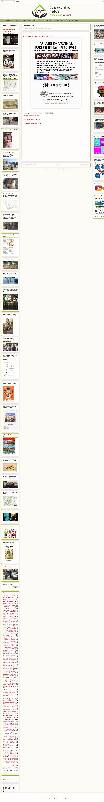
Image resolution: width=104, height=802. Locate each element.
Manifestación (14, 679)
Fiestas (15, 653)
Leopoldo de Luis (11, 674)
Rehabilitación (8, 733)
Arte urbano (5, 605)
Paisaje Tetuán (7, 779)
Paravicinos (13, 711)
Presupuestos (9, 729)
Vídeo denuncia (10, 768)
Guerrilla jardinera (7, 662)
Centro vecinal (6, 625)
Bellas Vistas (8, 616)
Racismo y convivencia (9, 730)
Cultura (6, 635)
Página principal (8, 20)
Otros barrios (6, 709)
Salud (12, 741)
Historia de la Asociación (45, 20)
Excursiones (6, 652)
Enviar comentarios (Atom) (59, 169)
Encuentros (9, 647)
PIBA (15, 723)
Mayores (13, 683)
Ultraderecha (5, 764)
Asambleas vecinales (34, 115)
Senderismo (6, 744)
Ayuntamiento (10, 613)
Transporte (13, 759)
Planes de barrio (6, 724)
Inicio (58, 165)
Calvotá (6, 620)
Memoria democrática (10, 688)
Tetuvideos (5, 758)
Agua (10, 599)
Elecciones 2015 (8, 644)
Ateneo (16, 610)
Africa (4, 599)
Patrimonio (11, 721)
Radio (4, 732)
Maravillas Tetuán (10, 680)
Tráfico (5, 759)
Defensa (5, 636)
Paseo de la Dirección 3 (10, 718)
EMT (3, 647)
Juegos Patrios (7, 667)
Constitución (12, 631)
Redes (8, 732)
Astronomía (6, 610)
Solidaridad (6, 747)
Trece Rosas (10, 761)
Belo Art (4, 618)
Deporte (5, 638)
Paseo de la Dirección (10, 714)
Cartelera (5, 623)
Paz (17, 721)
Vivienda (6, 770)
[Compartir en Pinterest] (52, 113)
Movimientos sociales (8, 698)
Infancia (13, 665)
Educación (6, 643)
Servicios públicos (8, 745)
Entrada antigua (84, 165)
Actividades (8, 597)
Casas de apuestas (9, 624)
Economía (12, 641)
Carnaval (13, 621)
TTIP (17, 761)
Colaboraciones (13, 628)
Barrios (13, 614)
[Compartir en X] (49, 113)
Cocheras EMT (6, 627)
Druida (4, 641)
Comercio (5, 631)
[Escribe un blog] (48, 113)
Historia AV (7, 664)
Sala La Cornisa (7, 739)
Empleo (13, 645)
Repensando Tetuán (13, 735)
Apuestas (14, 603)
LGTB (4, 676)
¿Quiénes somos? (59, 20)
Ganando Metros (12, 658)
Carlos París (6, 621)
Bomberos (15, 618)
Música (4, 703)
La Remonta (13, 671)
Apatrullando (6, 603)
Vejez (16, 767)
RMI (3, 738)
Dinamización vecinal (9, 639)
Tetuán (5, 756)
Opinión (14, 708)
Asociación (6, 608)
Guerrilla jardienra (8, 661)
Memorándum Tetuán (10, 686)
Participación (6, 713)
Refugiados (15, 732)
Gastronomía (6, 659)
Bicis (10, 618)
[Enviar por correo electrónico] (46, 113)
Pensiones (7, 723)
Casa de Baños (12, 623)
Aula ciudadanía (11, 612)
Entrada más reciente (29, 165)
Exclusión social (8, 650)
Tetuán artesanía (12, 756)
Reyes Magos (13, 736)
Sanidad (4, 742)
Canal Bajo (13, 620)
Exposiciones (6, 653)
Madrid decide (6, 679)
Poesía (10, 726)
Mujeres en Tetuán (9, 702)
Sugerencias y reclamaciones (9, 748)
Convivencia (13, 633)
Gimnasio (13, 659)
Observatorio (6, 708)
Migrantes (5, 694)
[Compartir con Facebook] (51, 113)
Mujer (10, 700)
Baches (4, 614)
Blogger (67, 798)
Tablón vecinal (6, 750)
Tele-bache (13, 755)
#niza (13, 595)
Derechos (13, 638)
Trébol (4, 761)
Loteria (14, 677)
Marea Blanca (6, 681)
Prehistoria (15, 727)
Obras (13, 706)
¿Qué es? (5, 595)
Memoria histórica (8, 691)
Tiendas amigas (14, 758)
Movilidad (13, 694)
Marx (8, 683)
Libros (12, 676)
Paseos (4, 721)
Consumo (5, 633)
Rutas (13, 738)
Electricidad (6, 645)
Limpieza (6, 677)
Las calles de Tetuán (72, 20)
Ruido (7, 738)
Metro (13, 692)
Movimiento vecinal (8, 697)
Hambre (16, 662)
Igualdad (5, 665)
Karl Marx (13, 668)
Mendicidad (5, 692)
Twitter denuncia (10, 762)
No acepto (11, 703)
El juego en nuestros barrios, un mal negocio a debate (9, 31)
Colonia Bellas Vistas (10, 630)
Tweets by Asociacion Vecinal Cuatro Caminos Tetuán (37, 28)
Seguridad (12, 742)
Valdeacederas (9, 767)
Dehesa (13, 636)
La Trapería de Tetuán (8, 672)
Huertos (13, 664)
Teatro (12, 754)
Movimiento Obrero (8, 695)
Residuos (6, 736)
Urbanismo (14, 765)
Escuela (11, 649)
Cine (14, 625)
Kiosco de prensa (7, 670)
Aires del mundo (10, 600)
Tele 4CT (5, 755)
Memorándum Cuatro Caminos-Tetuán (25, 20)
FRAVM (4, 658)
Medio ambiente (8, 684)
